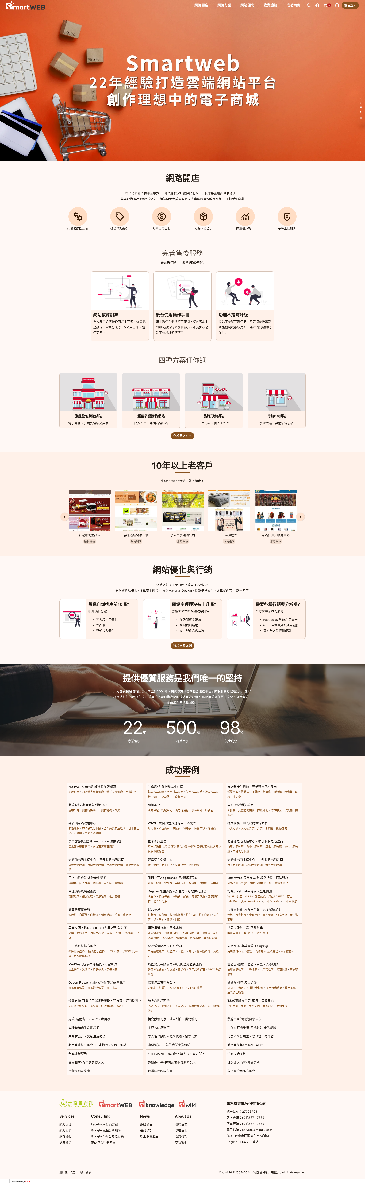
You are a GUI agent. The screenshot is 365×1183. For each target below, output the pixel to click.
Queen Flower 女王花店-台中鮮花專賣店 (96, 982)
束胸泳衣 (268, 1005)
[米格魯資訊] (77, 1103)
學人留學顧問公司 (136, 535)
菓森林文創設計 (275, 535)
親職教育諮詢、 (198, 1005)
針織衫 (269, 828)
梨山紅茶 (249, 933)
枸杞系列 (166, 810)
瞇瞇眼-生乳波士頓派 (242, 982)
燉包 (120, 1005)
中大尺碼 (232, 828)
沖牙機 (237, 796)
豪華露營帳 (287, 951)
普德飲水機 (171, 933)
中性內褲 (232, 1005)
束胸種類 (281, 1005)
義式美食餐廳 (114, 791)
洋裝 (260, 828)
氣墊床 (267, 791)
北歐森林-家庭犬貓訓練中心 (87, 805)
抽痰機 (97, 883)
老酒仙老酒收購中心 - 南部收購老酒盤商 (96, 859)
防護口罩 (199, 828)
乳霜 (150, 883)
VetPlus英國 (234, 896)
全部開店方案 (182, 436)
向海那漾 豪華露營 (266, 951)
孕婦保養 (180, 883)
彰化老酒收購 (273, 846)
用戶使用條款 (67, 1172)
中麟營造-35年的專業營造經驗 (169, 1045)
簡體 (255, 1142)
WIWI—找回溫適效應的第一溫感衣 (172, 823)
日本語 (244, 1142)
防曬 (161, 919)
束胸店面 (254, 1005)
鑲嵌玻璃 (87, 896)
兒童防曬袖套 (246, 810)
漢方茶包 (153, 810)
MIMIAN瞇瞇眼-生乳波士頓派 (245, 987)
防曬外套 (262, 810)
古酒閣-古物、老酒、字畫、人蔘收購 (252, 964)
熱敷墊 (288, 791)
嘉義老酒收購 (76, 864)
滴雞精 (163, 914)
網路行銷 (224, 5)
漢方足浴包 (182, 810)
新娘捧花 (164, 896)
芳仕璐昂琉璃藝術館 (82, 891)
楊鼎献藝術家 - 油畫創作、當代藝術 (172, 1019)
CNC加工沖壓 (156, 987)
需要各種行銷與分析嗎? (278, 604)
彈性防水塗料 (76, 951)
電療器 (119, 883)
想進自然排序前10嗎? (108, 604)
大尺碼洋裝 (248, 828)
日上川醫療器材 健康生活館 (87, 878)
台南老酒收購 (95, 864)
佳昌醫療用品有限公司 (242, 1071)
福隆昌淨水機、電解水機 (165, 928)
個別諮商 (166, 1005)
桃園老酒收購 (254, 864)
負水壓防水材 (82, 956)
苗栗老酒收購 (235, 846)
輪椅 (117, 914)
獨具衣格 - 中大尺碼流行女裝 (247, 823)
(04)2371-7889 (253, 1117)
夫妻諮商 (180, 1005)
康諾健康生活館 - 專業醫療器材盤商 (252, 787)
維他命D (191, 914)
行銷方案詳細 (182, 646)
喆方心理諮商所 (159, 1000)
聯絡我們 (181, 1130)
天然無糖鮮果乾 (77, 1005)
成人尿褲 (84, 883)
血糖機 (94, 914)
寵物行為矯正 (90, 810)
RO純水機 (167, 937)
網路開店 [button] (201, 5)
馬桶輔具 (111, 969)
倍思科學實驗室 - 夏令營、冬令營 (250, 1036)
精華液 (214, 883)
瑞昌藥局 (154, 909)
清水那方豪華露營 (79, 846)
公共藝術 (114, 896)
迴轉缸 (119, 933)
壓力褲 (152, 828)
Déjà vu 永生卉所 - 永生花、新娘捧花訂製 (177, 891)
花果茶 (94, 1005)
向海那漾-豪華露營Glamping (247, 946)
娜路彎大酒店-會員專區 (243, 1062)
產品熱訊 (146, 1130)
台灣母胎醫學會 (79, 1071)
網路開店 (65, 1124)
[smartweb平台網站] (117, 1103)
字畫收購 (251, 969)
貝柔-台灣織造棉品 (240, 805)
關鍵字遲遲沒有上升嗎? (194, 604)
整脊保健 (180, 864)
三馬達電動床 (156, 951)
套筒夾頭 (82, 933)
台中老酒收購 (254, 846)
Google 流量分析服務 (106, 1130)
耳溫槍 (278, 791)
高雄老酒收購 (114, 864)
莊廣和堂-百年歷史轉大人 (86, 1062)
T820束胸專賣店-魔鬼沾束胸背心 (250, 1000)
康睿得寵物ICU (206, 846)
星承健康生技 (157, 841)
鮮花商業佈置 (76, 987)
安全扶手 (73, 969)
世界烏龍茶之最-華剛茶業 (245, 928)
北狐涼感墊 (169, 846)
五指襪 (231, 810)
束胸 (243, 1005)
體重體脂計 (203, 951)
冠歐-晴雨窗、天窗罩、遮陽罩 (89, 1019)
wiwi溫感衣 (183, 535)
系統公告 (146, 1124)
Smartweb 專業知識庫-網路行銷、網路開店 (257, 878)
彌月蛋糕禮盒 (274, 987)
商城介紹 (65, 1142)
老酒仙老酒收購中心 (82, 823)
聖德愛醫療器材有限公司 (165, 946)
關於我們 (181, 1124)
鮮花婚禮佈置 (95, 987)
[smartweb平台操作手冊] (196, 1103)
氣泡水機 (195, 937)
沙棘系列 (196, 810)
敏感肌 (193, 883)
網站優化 (247, 5)
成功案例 (294, 5)
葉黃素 (152, 914)
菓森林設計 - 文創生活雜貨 (87, 1036)
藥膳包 (209, 810)
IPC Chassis (175, 987)
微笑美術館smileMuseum (245, 1045)
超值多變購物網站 (151, 416)
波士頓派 (290, 987)
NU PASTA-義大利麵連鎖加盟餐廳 (92, 787)
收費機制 (181, 1136)
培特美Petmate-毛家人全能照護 (249, 891)
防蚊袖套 (276, 810)
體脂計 (127, 914)
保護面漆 (113, 951)
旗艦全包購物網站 (88, 416)
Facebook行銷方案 (104, 1124)
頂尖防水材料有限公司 (83, 946)
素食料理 (241, 914)
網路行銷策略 (258, 883)
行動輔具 (98, 969)
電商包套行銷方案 (103, 1142)
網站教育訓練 (105, 314)
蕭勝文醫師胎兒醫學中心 (244, 1019)
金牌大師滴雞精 (159, 1027)
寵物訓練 (73, 810)
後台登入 (350, 5)
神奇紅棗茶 (179, 796)
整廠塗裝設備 (156, 969)
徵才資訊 (85, 1172)
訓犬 (117, 810)
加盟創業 (73, 791)
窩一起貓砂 (155, 846)
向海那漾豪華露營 (104, 846)
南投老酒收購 (241, 851)
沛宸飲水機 (155, 933)
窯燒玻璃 (101, 896)
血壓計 (256, 791)
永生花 (152, 896)
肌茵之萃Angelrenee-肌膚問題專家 (172, 878)
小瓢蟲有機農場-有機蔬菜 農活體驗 (251, 1027)
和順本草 (154, 805)
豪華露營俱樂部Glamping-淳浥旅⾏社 (94, 841)
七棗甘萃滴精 (175, 791)
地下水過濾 (203, 933)
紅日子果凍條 (161, 796)
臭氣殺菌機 (210, 937)
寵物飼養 (106, 810)
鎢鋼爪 (129, 933)
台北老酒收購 (235, 864)
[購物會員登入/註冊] (317, 5)
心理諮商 (153, 1005)
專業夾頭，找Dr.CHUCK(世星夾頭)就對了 (97, 928)
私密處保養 (176, 914)
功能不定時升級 (233, 314)
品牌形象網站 (214, 416)
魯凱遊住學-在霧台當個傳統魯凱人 (172, 1062)
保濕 (159, 883)
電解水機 (181, 937)
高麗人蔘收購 (93, 833)
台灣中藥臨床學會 (160, 1071)
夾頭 (71, 933)
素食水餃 (254, 914)
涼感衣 (176, 828)
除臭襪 (288, 810)
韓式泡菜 (281, 914)
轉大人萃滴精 (156, 791)
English (232, 1142)
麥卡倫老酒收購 (91, 828)
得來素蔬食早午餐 (89, 535)
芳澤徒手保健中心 (160, 859)
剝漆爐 (171, 969)
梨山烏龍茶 (234, 933)
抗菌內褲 (164, 828)
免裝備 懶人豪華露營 (240, 951)
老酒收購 (73, 828)
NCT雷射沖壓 (194, 987)
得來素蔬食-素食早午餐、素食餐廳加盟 (254, 909)
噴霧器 (72, 883)
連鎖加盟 (130, 791)
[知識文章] (157, 1103)
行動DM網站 (276, 416)
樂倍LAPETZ (276, 896)
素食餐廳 (268, 914)
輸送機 (182, 969)
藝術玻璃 (73, 896)
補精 (178, 919)
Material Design (237, 883)
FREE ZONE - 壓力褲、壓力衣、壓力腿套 (176, 1054)
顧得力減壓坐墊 (186, 846)
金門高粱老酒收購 (114, 828)
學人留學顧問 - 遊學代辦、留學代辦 (172, 1036)
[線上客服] (337, 5)
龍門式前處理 (197, 969)
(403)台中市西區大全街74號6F (248, 1136)
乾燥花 (176, 896)
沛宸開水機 (187, 933)
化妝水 (168, 883)
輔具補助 (106, 914)
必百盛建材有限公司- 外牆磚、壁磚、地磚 (97, 1045)
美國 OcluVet (271, 901)
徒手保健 (153, 864)
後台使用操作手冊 (172, 314)
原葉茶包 (262, 933)
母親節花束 (198, 896)
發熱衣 (187, 828)
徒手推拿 (166, 864)
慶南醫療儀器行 (79, 909)
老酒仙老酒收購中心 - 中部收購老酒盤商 (255, 841)
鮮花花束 (111, 987)
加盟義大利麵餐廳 (93, 791)
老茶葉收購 (267, 969)
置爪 (109, 933)
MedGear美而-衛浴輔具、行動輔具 (92, 964)
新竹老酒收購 (273, 864)
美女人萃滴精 (194, 791)
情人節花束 (160, 901)
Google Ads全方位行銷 (107, 1136)
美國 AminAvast (251, 901)
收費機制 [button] (270, 5)
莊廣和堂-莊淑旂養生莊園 (165, 787)
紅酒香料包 (108, 1005)
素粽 (230, 914)
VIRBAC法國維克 (255, 896)
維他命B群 (205, 914)
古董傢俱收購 (235, 969)
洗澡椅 (72, 914)
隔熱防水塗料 (96, 951)
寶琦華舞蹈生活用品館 (83, 1027)
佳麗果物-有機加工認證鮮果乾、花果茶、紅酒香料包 (104, 1000)
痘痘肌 (204, 883)
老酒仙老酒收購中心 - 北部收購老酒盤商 (255, 859)
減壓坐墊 (232, 791)
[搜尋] (309, 5)
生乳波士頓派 (235, 992)
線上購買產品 (149, 1136)
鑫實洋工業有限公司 (162, 982)
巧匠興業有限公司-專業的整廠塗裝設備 (175, 964)
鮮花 (186, 896)
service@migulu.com (257, 1130)
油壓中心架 (97, 933)
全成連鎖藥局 (77, 1054)
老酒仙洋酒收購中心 (229, 535)
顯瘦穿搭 (281, 828)
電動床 (245, 791)
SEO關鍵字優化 (278, 883)
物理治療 (194, 864)
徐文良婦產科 (236, 1054)
